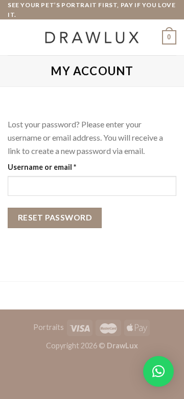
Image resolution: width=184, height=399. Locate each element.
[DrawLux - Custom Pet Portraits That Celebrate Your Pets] (92, 37)
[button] (158, 371)
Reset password (55, 217)
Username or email (57, 166)
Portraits (48, 327)
